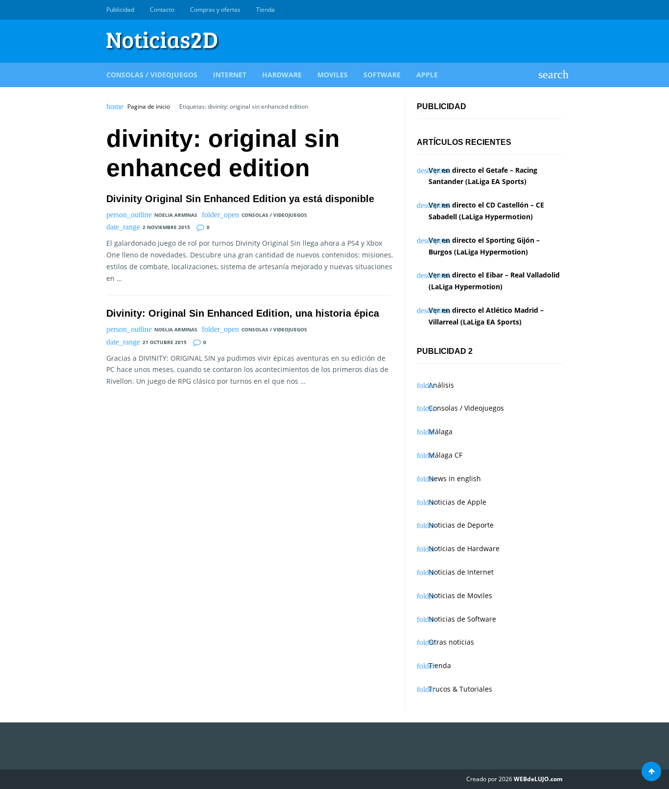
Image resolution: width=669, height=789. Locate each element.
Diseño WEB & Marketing (546, 10)
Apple (427, 74)
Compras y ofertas (215, 9)
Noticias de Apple (457, 502)
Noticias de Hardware (464, 548)
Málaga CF (445, 455)
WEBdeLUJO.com (538, 779)
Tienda (265, 9)
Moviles (332, 74)
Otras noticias (451, 642)
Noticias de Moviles (460, 595)
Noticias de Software (462, 619)
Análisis (441, 385)
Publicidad (120, 9)
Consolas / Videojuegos (151, 74)
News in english (455, 478)
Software (382, 74)
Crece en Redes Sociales (557, 10)
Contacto (162, 9)
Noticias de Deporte (461, 525)
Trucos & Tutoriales (460, 689)
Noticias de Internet (461, 572)
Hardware (282, 74)
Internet (229, 74)
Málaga (441, 431)
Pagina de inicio (148, 107)
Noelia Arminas (175, 214)
